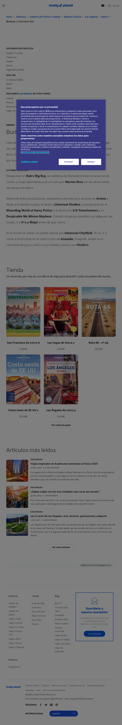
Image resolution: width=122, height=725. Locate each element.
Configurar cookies (29, 162)
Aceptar (91, 162)
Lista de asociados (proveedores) (35, 152)
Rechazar (68, 162)
